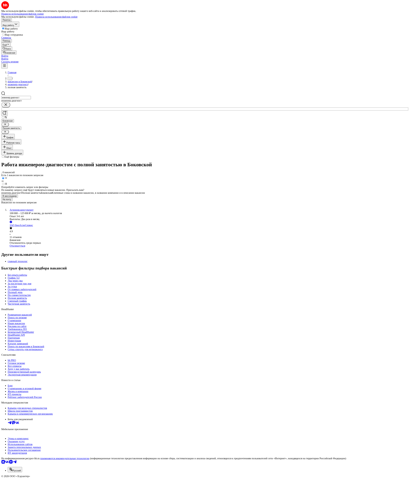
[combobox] (16, 97)
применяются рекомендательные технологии (64, 458)
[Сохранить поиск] (4, 113)
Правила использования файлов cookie (56, 16)
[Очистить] (5, 104)
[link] (6, 49)
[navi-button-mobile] (4, 65)
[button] (4, 56)
